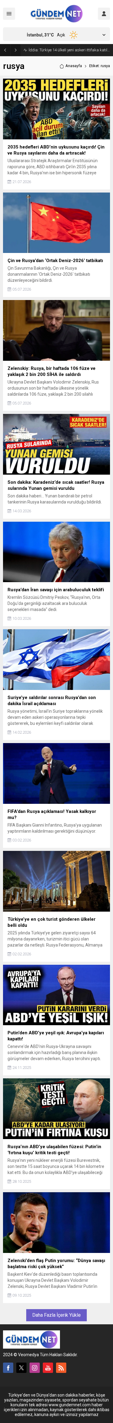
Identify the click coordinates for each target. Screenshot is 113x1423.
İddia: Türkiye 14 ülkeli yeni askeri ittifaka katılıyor (69, 50)
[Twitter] (21, 1368)
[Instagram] (35, 1368)
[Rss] (61, 1368)
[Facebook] (8, 1368)
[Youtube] (48, 1368)
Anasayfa (73, 65)
